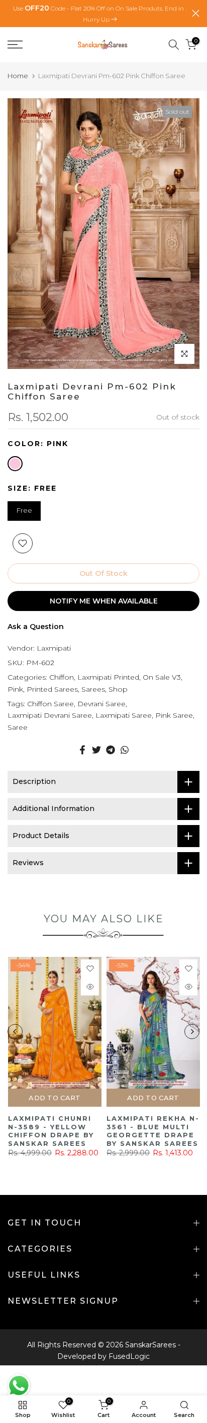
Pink (15, 689)
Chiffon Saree (50, 703)
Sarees (93, 689)
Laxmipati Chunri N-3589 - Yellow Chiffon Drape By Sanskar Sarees (50, 1130)
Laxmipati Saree (123, 715)
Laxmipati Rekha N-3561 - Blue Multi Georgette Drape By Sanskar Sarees (152, 1130)
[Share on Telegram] (110, 750)
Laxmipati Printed (108, 677)
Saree (18, 727)
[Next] (191, 1031)
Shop (118, 689)
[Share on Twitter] (96, 750)
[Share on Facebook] (82, 750)
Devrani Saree (101, 703)
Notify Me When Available (104, 600)
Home (18, 76)
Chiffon (61, 677)
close (195, 13)
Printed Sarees (52, 689)
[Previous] (15, 1031)
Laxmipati (54, 648)
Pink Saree (174, 715)
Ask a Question (36, 626)
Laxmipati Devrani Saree (50, 715)
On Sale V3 (162, 677)
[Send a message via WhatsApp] (19, 1385)
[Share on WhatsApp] (124, 750)
